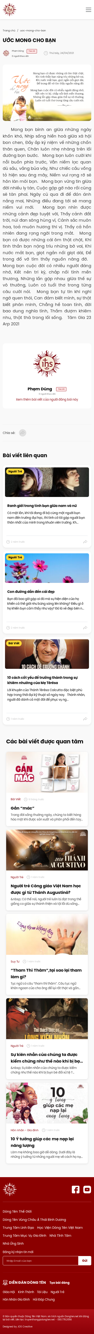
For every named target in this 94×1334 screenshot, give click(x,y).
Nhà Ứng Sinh (13, 1243)
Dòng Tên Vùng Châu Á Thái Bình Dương (34, 1219)
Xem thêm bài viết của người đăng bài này (47, 399)
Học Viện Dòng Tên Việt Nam (60, 1227)
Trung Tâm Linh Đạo (18, 1227)
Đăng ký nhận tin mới (18, 1252)
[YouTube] (87, 1190)
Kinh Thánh (26, 1292)
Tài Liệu (42, 1292)
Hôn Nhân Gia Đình (16, 1299)
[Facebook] (76, 1190)
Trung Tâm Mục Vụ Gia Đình (24, 1235)
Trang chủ (9, 30)
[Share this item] (85, 541)
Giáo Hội (9, 1292)
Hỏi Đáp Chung (44, 1299)
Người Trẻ (57, 1292)
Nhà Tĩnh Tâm (60, 1235)
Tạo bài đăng (60, 1283)
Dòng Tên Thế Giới (17, 1211)
